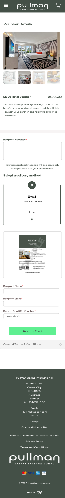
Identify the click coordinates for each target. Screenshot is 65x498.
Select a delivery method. (22, 175)
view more (11, 116)
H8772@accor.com (34, 412)
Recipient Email (12, 299)
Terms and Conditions (34, 447)
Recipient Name (13, 286)
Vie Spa (34, 422)
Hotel (34, 416)
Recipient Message (15, 140)
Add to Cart (33, 331)
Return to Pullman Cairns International (34, 435)
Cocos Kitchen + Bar (34, 427)
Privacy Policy (34, 441)
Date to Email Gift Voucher (19, 311)
